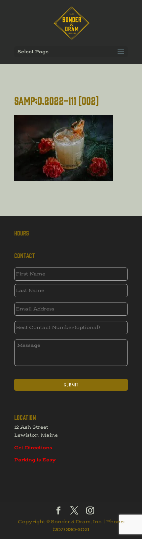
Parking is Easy (35, 460)
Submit (71, 384)
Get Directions (33, 447)
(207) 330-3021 (71, 529)
